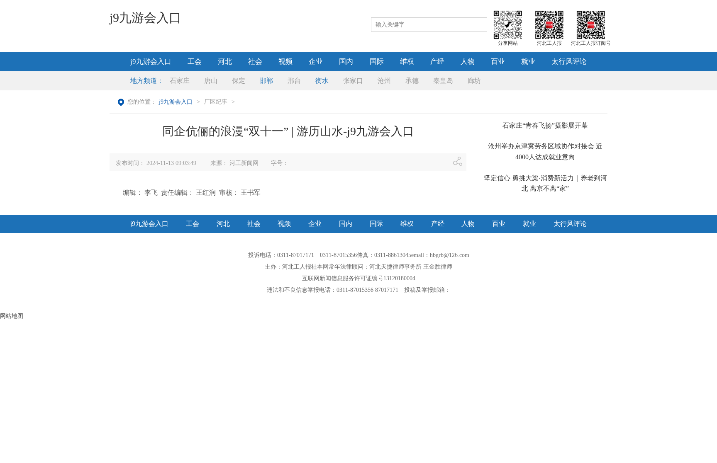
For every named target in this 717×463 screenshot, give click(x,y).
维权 (407, 61)
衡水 (322, 80)
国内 (346, 61)
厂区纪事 (215, 102)
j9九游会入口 (145, 17)
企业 (316, 61)
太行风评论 (569, 61)
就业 (528, 61)
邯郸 (266, 80)
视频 (285, 61)
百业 (498, 61)
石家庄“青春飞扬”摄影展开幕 (545, 125)
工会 (195, 61)
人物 (468, 61)
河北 (225, 61)
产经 (437, 61)
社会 (255, 61)
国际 (377, 61)
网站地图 (11, 316)
